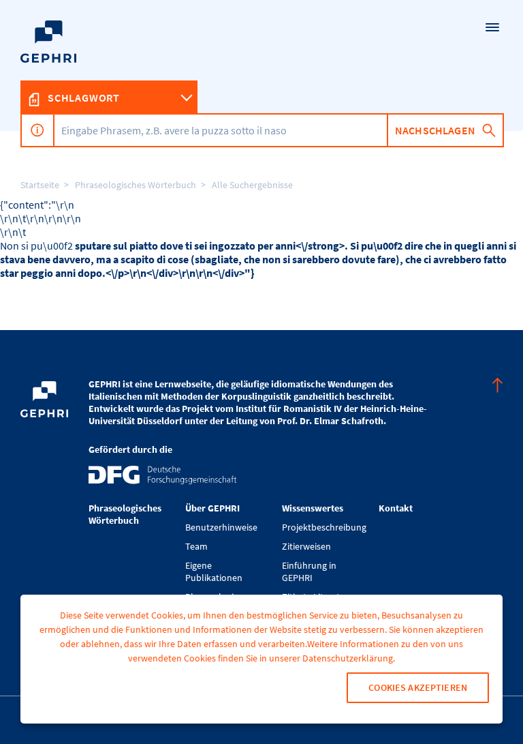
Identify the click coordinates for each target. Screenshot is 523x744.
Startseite (39, 185)
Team (196, 546)
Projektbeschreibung (323, 527)
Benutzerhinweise (221, 527)
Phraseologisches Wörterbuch (135, 185)
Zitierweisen (306, 546)
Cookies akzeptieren (417, 687)
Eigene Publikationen (213, 571)
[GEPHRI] (261, 65)
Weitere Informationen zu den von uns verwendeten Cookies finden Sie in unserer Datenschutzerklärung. (295, 651)
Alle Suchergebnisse (252, 185)
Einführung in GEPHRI (309, 571)
